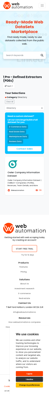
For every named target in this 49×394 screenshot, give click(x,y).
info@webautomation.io (24, 312)
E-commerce (24, 293)
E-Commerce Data (17, 126)
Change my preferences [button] (29, 385)
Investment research (24, 288)
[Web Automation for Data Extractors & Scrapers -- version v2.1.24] (18, 5)
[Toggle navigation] (42, 5)
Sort (9, 86)
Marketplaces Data (18, 136)
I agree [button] (29, 374)
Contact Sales (24, 148)
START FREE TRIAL (24, 248)
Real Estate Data (16, 131)
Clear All (9, 101)
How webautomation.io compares (25, 322)
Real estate (24, 298)
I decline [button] (29, 379)
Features (23, 267)
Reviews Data (15, 141)
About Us (24, 283)
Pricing (24, 271)
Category (11, 97)
